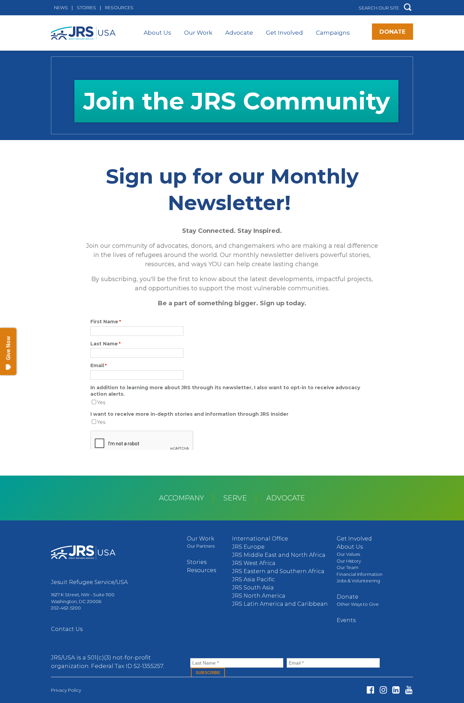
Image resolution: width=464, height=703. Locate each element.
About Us (157, 32)
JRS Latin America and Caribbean (280, 604)
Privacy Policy (66, 690)
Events (346, 620)
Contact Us (67, 629)
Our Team (347, 567)
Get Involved (284, 32)
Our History (349, 561)
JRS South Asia (253, 587)
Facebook (370, 690)
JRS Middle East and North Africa (278, 555)
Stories (86, 7)
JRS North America (258, 596)
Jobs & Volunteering (358, 580)
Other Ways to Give (358, 604)
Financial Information (359, 574)
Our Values (348, 554)
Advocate (239, 32)
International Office (260, 538)
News (61, 7)
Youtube (409, 690)
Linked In (396, 690)
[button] (407, 7)
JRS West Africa (253, 563)
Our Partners (201, 546)
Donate (392, 31)
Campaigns (333, 32)
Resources (119, 7)
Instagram (383, 690)
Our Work (198, 32)
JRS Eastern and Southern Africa (278, 571)
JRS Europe (248, 547)
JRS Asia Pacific (253, 579)
